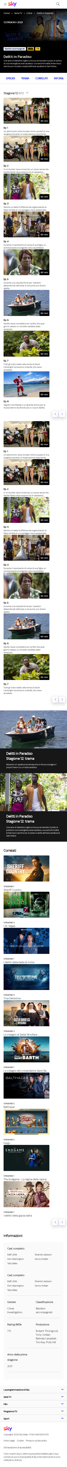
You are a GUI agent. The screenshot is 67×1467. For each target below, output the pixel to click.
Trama (25, 78)
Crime (29, 13)
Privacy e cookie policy (36, 1440)
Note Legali (9, 1440)
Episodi (10, 78)
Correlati (41, 78)
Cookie (20, 1440)
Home (7, 13)
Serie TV (18, 13)
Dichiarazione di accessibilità (17, 1447)
